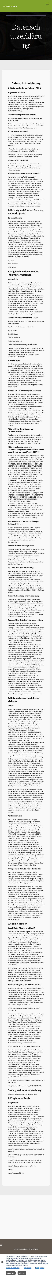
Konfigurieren (39, 1268)
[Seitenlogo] (14, 9)
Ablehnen (22, 1273)
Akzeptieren (11, 1273)
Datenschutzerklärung (13, 1268)
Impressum (27, 1268)
